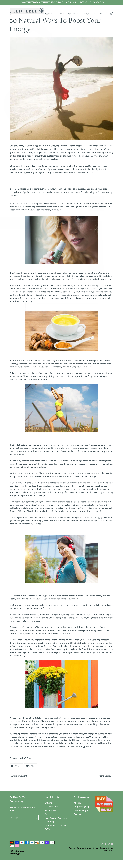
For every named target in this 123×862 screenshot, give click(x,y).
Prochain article (105, 775)
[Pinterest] (109, 844)
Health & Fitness (26, 758)
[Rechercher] (106, 14)
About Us (78, 803)
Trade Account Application (56, 818)
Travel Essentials (46, 14)
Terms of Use (108, 851)
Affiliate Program (81, 810)
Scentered (20, 851)
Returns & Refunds (84, 848)
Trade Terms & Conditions (56, 825)
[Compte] (101, 14)
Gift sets (48, 803)
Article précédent (19, 775)
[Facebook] (106, 844)
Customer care (51, 806)
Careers (77, 814)
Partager (17, 766)
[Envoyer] (36, 817)
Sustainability (50, 810)
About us (87, 14)
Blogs (47, 814)
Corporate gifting (81, 806)
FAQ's (47, 829)
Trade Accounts (68, 14)
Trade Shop (50, 821)
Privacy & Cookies (106, 848)
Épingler (31, 766)
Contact (95, 848)
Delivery (71, 848)
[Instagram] (102, 844)
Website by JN (15, 854)
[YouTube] (112, 844)
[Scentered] (27, 11)
